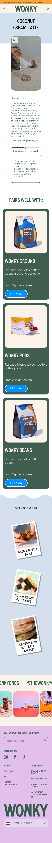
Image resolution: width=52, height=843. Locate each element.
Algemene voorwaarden (39, 794)
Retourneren (39, 779)
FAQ (6, 777)
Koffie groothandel (12, 784)
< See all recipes (18, 98)
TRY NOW (16, 294)
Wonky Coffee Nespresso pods (25, 162)
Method (34, 151)
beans (19, 166)
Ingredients (19, 151)
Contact (9, 771)
